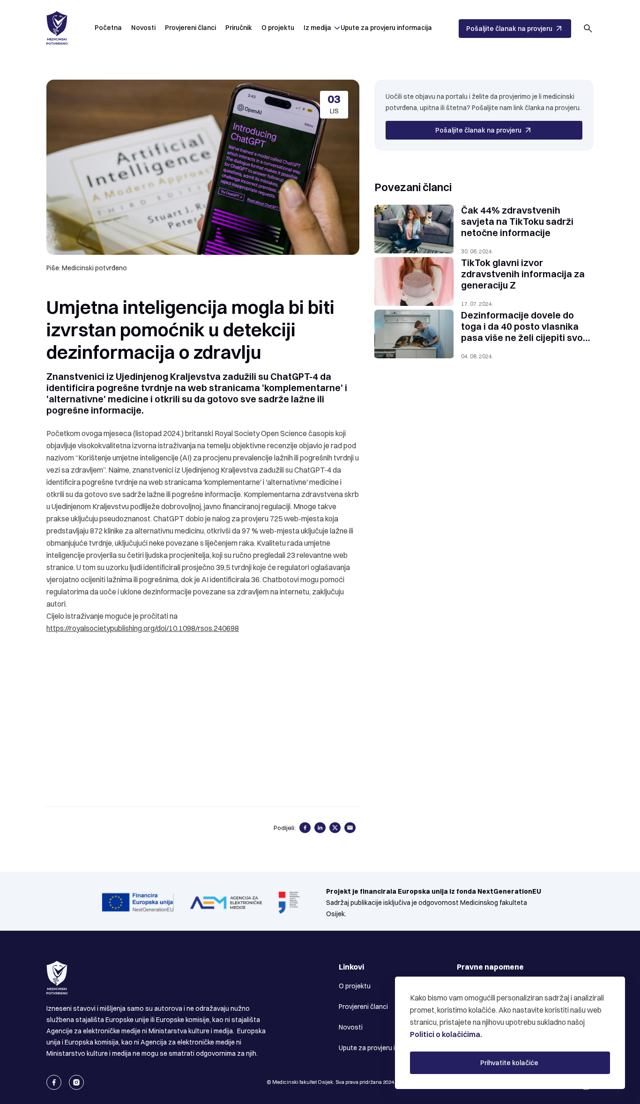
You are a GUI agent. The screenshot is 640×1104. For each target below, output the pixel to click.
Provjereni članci (190, 27)
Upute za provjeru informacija (386, 27)
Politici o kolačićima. (446, 1034)
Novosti (143, 27)
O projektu (277, 27)
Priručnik (238, 27)
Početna (108, 27)
